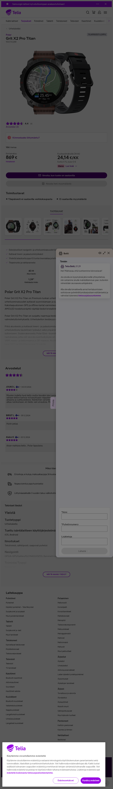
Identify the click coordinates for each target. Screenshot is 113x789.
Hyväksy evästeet (90, 780)
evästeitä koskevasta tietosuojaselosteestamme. (30, 773)
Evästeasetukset (66, 780)
